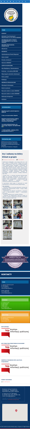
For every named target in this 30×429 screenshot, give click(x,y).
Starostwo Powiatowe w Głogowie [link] (10, 146)
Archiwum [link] (4, 99)
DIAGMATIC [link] (4, 51)
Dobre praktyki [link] (5, 76)
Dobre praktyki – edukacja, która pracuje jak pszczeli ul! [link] (10, 130)
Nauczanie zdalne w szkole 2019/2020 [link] (10, 93)
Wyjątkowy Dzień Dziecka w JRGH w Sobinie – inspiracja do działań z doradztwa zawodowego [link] (10, 120)
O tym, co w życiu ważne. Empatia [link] (10, 115)
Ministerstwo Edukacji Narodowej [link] (10, 141)
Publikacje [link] (4, 79)
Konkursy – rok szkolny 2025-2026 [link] (10, 71)
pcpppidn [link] (22, 159)
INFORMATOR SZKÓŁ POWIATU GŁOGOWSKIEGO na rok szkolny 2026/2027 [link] (9, 40)
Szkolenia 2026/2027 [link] (6, 62)
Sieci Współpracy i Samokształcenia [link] (10, 68)
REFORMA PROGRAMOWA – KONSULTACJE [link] (8, 45)
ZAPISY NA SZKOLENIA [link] (7, 65)
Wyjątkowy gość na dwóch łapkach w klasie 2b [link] (10, 111)
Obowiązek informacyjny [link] (7, 85)
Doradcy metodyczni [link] (6, 59)
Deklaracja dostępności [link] (7, 96)
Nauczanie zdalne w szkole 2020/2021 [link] (10, 90)
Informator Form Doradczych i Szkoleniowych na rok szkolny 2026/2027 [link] (11, 36)
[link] (1, 1)
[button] (16, 411)
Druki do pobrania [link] (6, 88)
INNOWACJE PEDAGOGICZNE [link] (9, 82)
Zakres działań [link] (5, 57)
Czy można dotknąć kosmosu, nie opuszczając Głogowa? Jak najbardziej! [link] (11, 125)
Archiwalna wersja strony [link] (13, 399)
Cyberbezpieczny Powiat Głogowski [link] (10, 54)
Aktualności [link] (4, 48)
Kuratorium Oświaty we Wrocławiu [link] (10, 143)
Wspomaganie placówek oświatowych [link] (11, 74)
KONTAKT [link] (4, 33)
